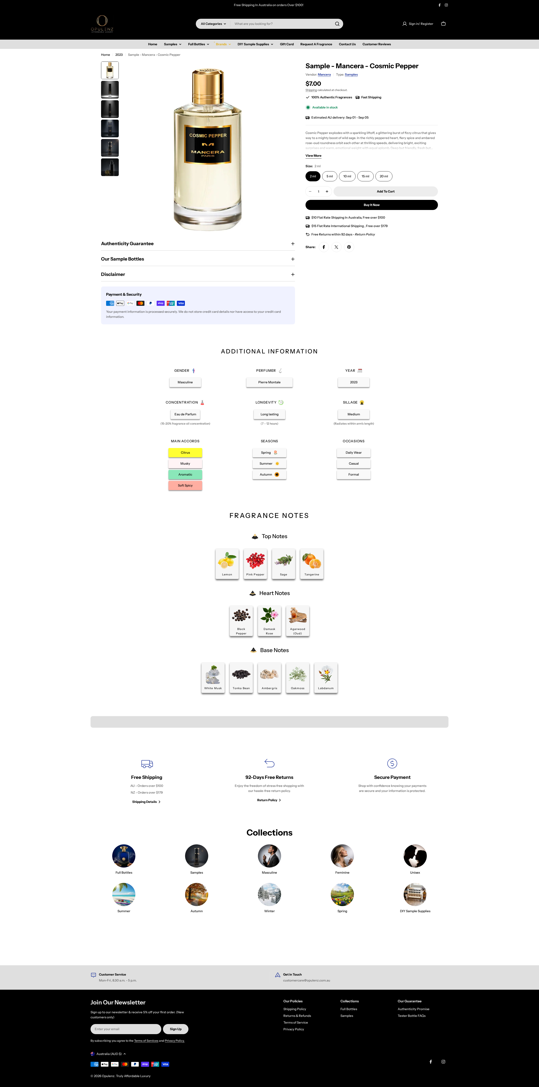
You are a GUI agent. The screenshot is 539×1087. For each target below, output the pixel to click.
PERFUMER (266, 370)
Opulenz (108, 1076)
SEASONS (269, 441)
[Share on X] (336, 247)
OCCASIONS (354, 441)
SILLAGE (350, 402)
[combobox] (269, 24)
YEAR (350, 370)
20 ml (384, 176)
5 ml (330, 176)
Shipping (311, 90)
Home (105, 55)
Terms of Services (146, 1041)
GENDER (181, 370)
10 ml (347, 176)
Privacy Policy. (175, 1041)
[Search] (337, 23)
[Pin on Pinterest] (349, 247)
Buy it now (372, 205)
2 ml (313, 176)
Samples (351, 74)
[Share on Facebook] (324, 247)
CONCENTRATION (182, 402)
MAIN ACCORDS (185, 441)
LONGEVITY (266, 402)
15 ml (365, 176)
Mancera (324, 74)
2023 (119, 55)
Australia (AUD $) (109, 1054)
